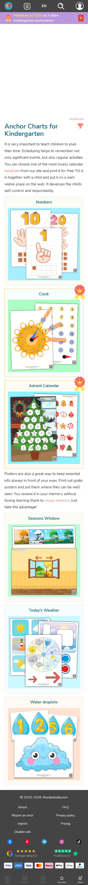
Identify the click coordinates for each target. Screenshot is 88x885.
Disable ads (22, 832)
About (22, 807)
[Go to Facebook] (9, 842)
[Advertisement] (44, 71)
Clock (44, 294)
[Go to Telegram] (44, 842)
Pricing (65, 823)
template (12, 170)
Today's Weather (44, 610)
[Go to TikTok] (78, 842)
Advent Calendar (44, 386)
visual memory (57, 500)
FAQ (65, 807)
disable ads (77, 119)
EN (44, 5)
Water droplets (44, 702)
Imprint (22, 823)
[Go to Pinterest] (27, 842)
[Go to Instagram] (61, 842)
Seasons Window (44, 518)
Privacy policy (65, 815)
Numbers (44, 202)
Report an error (22, 815)
